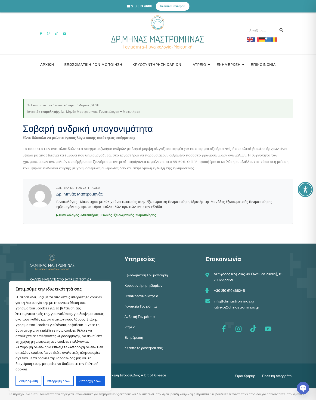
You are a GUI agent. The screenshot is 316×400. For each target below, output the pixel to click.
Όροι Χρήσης (245, 375)
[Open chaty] (303, 388)
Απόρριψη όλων (58, 381)
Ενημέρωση (229, 64)
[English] (250, 39)
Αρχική (47, 64)
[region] (60, 336)
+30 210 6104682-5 (229, 290)
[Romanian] (274, 39)
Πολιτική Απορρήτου (277, 375)
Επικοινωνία (263, 64)
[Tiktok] (56, 33)
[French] (256, 39)
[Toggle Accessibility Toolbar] (305, 189)
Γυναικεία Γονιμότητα (140, 306)
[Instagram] (48, 33)
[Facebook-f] (40, 33)
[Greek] (268, 39)
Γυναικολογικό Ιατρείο (141, 295)
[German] (262, 39)
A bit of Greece (153, 375)
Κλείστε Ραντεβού (172, 6)
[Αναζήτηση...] (281, 30)
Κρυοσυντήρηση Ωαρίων (157, 64)
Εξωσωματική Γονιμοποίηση (93, 64)
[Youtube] (64, 33)
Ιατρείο (199, 64)
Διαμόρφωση (28, 381)
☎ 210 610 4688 (139, 6)
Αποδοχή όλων (90, 381)
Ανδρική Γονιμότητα (139, 316)
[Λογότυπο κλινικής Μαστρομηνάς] (157, 32)
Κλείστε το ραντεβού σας (143, 347)
